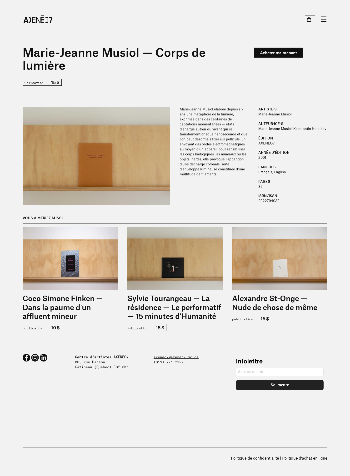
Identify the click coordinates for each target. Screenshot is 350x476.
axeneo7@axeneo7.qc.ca (176, 356)
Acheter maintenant (278, 52)
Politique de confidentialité (255, 458)
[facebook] (26, 358)
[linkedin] (43, 358)
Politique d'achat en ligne (304, 458)
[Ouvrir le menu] (323, 19)
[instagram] (35, 358)
